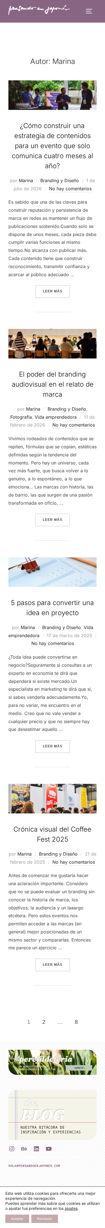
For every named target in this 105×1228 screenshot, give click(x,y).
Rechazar (44, 1219)
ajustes (71, 1208)
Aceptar (17, 1219)
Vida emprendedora (56, 417)
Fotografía (21, 417)
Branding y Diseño (59, 180)
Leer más (56, 291)
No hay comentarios (70, 188)
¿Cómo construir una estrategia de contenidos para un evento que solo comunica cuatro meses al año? (52, 146)
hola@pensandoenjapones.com (34, 1166)
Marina (26, 180)
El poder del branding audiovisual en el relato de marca (53, 384)
